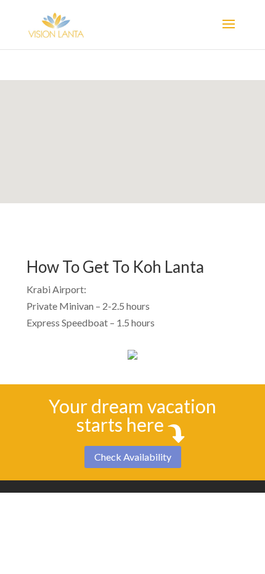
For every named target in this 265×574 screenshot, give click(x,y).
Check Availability (132, 457)
